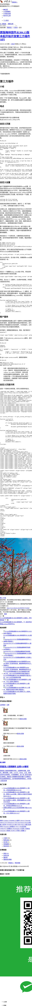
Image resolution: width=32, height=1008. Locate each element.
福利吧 (5, 857)
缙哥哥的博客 (7, 859)
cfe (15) (24, 820)
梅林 (5, 614)
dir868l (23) (14, 820)
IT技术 (16, 27)
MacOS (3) (5, 828)
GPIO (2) (14, 830)
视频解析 (7, 11)
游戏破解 (6, 844)
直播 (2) (23, 830)
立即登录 (2, 705)
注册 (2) (23, 828)
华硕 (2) (19, 830)
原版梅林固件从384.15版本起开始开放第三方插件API (15, 36)
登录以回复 (23, 719)
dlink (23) (8, 820)
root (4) (24, 822)
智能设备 (6, 840)
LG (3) (19, 826)
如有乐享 (6, 855)
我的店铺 (7, 13)
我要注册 (10, 24)
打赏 (4, 598)
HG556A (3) (22, 824)
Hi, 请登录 (3, 24)
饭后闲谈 (6, 846)
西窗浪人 (14, 2)
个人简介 (6, 20)
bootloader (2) (17, 828)
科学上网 (7, 15)
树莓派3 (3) (13, 826)
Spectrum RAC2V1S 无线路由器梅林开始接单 (16, 651)
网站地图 (17, 863)
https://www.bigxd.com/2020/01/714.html (18, 608)
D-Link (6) (19, 822)
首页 (5, 9)
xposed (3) (7, 826)
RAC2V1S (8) (5, 822)
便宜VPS (6, 853)
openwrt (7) (12, 822)
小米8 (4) (16, 824)
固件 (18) (19, 820)
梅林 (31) (2, 820)
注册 (7, 705)
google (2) (4, 830)
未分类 (5, 842)
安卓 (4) (5, 824)
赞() (1, 598)
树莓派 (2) (11, 828)
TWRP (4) (10, 824)
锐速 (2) (9, 830)
